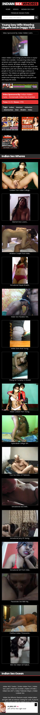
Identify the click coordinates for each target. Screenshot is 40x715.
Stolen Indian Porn (24, 686)
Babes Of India (30, 689)
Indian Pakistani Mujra (23, 691)
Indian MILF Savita (9, 686)
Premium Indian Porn (20, 13)
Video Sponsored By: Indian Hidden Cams (18, 33)
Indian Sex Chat (27, 9)
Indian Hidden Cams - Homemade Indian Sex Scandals (19, 95)
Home (8, 9)
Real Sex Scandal (17, 689)
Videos (16, 9)
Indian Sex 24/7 (8, 691)
